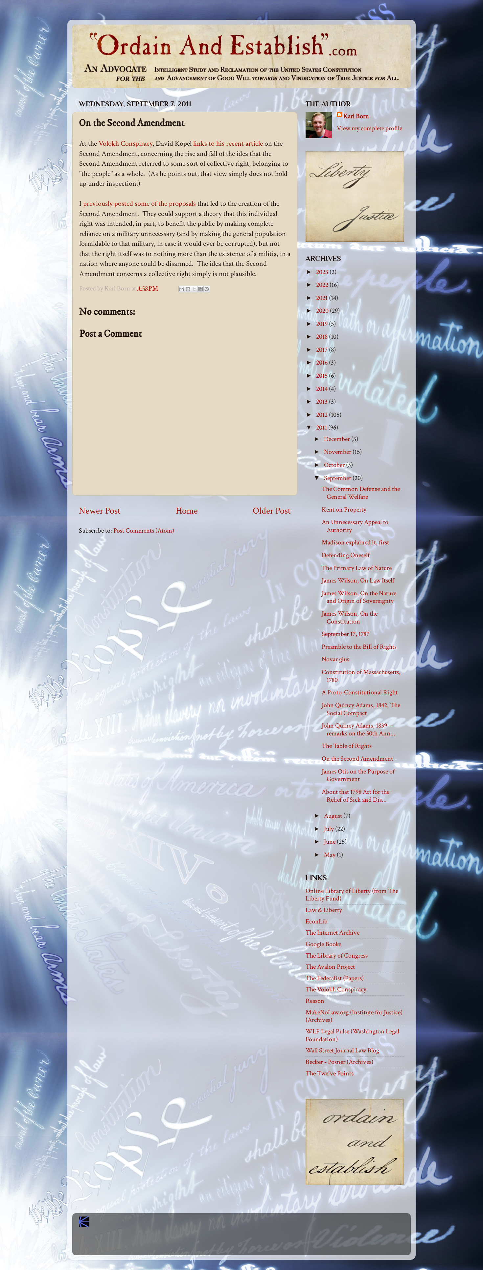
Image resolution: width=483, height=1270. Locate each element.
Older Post (272, 511)
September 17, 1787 (345, 634)
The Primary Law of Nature (357, 568)
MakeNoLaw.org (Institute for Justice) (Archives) (354, 1016)
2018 (322, 336)
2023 (323, 272)
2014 (322, 389)
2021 (322, 298)
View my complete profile (369, 128)
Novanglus (335, 659)
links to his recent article (227, 143)
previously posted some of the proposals (139, 203)
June (330, 841)
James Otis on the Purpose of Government (358, 775)
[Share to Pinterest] (206, 289)
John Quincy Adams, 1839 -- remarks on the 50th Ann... (358, 729)
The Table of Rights (347, 746)
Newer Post (100, 511)
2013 (322, 401)
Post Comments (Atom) (143, 530)
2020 (323, 311)
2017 (322, 350)
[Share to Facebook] (200, 289)
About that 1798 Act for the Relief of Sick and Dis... (355, 796)
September (338, 478)
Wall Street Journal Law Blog (342, 1050)
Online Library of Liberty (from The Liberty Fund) (352, 895)
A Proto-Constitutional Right (360, 692)
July (329, 829)
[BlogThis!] (188, 289)
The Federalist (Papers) (335, 978)
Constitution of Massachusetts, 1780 (361, 676)
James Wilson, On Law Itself (358, 580)
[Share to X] (194, 289)
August (333, 816)
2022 (323, 285)
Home (187, 511)
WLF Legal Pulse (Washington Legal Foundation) (352, 1035)
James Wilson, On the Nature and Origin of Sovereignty (359, 597)
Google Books (323, 944)
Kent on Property (344, 509)
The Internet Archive (332, 932)
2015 (322, 375)
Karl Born (356, 116)
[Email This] (181, 289)
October (335, 465)
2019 (322, 324)
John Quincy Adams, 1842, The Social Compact (361, 709)
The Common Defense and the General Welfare (361, 493)
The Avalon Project (330, 967)
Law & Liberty (324, 910)
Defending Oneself (346, 555)
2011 (322, 427)
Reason (315, 1001)
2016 (322, 362)
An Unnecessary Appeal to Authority (355, 526)
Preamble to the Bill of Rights (359, 647)
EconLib (317, 921)
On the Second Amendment (357, 758)
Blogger (256, 1243)
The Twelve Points (330, 1073)
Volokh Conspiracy (125, 143)
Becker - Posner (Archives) (339, 1062)
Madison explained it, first (355, 542)
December (337, 439)
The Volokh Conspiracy (336, 989)
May (330, 855)
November (338, 452)
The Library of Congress (337, 955)
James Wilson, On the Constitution (350, 617)
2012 (322, 415)
